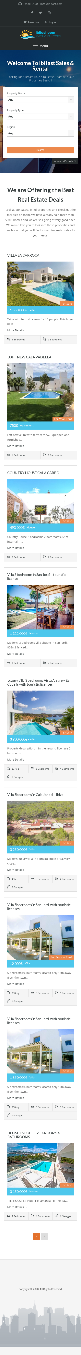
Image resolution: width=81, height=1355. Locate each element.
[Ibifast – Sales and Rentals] (40, 34)
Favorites (34, 22)
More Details (16, 330)
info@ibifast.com (51, 4)
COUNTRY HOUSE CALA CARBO (33, 473)
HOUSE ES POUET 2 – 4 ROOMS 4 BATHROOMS (33, 1135)
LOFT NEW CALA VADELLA (29, 357)
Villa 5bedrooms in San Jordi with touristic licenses (39, 1021)
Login (52, 22)
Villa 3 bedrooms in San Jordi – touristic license (36, 576)
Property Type (15, 110)
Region (11, 127)
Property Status (16, 93)
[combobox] (40, 99)
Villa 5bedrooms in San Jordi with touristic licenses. (39, 907)
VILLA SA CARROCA (23, 255)
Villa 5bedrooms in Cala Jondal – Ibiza (35, 795)
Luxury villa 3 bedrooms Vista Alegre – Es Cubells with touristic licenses (38, 682)
